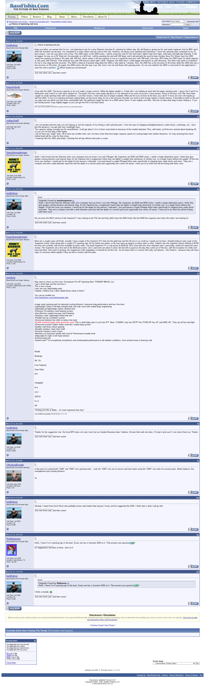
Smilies (9, 655)
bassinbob (13, 87)
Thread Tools (162, 37)
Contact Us (141, 675)
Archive (165, 675)
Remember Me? (193, 21)
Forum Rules (11, 663)
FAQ (15, 28)
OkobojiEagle (15, 464)
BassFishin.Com (153, 675)
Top (201, 675)
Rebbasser (13, 538)
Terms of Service (191, 675)
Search (185, 28)
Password (165, 24)
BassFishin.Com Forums (18, 21)
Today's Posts (147, 28)
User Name (166, 21)
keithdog (12, 45)
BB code (9, 653)
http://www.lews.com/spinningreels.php (51, 297)
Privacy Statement (176, 675)
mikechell (12, 120)
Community (49, 28)
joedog (10, 277)
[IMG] (8, 657)
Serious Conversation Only (39, 21)
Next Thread (109, 625)
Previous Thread (97, 625)
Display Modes (190, 37)
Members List (99, 28)
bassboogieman (16, 152)
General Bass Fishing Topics (61, 21)
